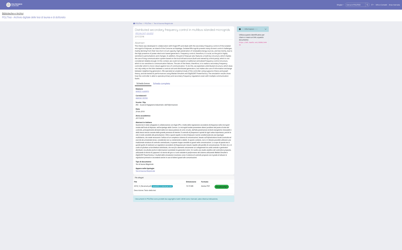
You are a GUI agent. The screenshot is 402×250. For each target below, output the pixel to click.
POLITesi (138, 23)
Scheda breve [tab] (143, 83)
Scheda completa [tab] (161, 83)
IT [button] (372, 5)
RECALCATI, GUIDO (144, 33)
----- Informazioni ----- (249, 29)
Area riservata (394, 5)
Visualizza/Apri (221, 187)
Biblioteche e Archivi (12, 13)
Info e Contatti (381, 5)
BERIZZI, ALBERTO (142, 91)
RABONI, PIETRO (142, 98)
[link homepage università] (12, 4)
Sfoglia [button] (339, 5)
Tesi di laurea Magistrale (163, 23)
